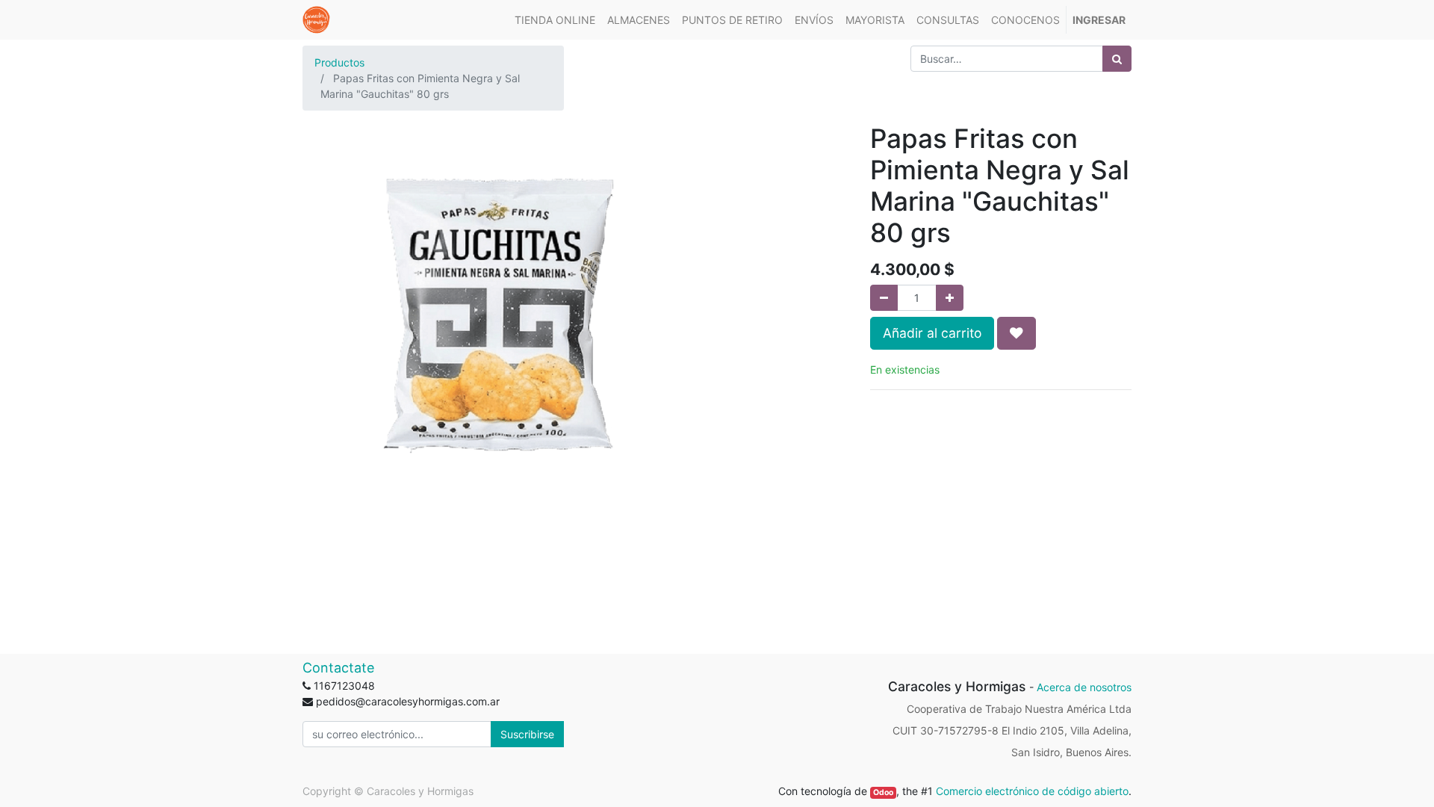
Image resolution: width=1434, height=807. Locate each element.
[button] (1016, 333)
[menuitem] (555, 20)
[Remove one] (884, 298)
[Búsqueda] (1117, 59)
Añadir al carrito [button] (932, 333)
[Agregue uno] (949, 298)
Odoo (883, 792)
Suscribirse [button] (527, 734)
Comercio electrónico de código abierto (1032, 791)
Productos (339, 62)
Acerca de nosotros (1084, 687)
